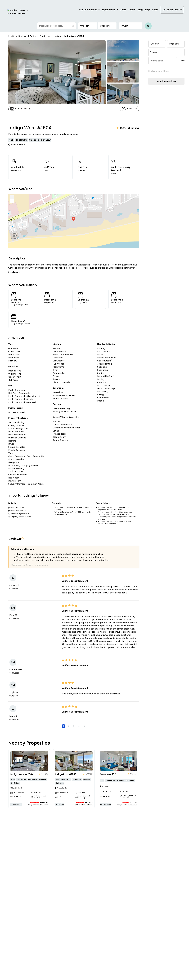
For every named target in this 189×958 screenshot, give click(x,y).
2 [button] (68, 726)
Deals (123, 9)
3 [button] (73, 726)
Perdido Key (46, 36)
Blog (140, 9)
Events (131, 9)
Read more (14, 272)
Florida (11, 36)
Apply (181, 61)
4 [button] (79, 726)
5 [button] (84, 726)
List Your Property (172, 9)
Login (155, 9)
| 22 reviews (133, 128)
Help (147, 9)
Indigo (58, 36)
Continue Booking (166, 81)
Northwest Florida (27, 36)
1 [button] (63, 726)
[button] (148, 26)
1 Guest (124, 25)
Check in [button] (84, 25)
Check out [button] (105, 25)
